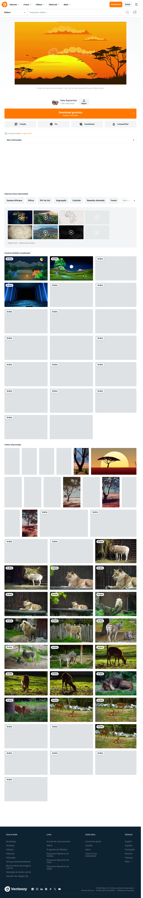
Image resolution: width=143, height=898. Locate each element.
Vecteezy (10, 845)
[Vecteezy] (4, 4)
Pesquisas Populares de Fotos (58, 861)
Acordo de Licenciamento (58, 841)
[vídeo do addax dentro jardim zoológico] (26, 551)
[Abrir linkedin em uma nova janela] (41, 889)
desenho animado (96, 200)
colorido (76, 200)
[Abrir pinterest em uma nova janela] (46, 889)
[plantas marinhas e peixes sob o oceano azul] (71, 401)
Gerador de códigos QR (17, 876)
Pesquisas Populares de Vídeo (58, 867)
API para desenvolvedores (18, 861)
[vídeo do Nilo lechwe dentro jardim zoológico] (71, 710)
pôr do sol (45, 200)
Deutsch (129, 853)
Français (129, 857)
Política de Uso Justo (125, 890)
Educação (10, 857)
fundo (114, 200)
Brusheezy (11, 841)
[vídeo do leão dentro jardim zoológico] (116, 683)
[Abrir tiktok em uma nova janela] (50, 889)
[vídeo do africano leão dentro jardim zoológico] (71, 577)
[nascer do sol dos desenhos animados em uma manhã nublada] (71, 427)
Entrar (127, 4)
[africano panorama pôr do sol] (114, 461)
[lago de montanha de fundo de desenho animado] (26, 321)
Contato (88, 845)
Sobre (88, 849)
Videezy (9, 849)
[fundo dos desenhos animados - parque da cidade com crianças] (116, 268)
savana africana (14, 200)
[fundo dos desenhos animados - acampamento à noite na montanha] (26, 268)
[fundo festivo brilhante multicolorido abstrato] (26, 401)
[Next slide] (131, 200)
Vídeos (39, 4)
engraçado (61, 200)
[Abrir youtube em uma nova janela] (59, 889)
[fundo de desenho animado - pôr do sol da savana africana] (64, 523)
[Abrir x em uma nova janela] (55, 889)
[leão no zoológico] (25, 789)
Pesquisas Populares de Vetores (58, 854)
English (128, 841)
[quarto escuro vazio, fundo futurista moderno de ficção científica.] (26, 295)
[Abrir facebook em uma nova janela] (33, 889)
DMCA (49, 845)
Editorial (53, 4)
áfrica (31, 200)
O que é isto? (27, 133)
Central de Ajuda (93, 841)
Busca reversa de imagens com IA (18, 866)
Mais (66, 4)
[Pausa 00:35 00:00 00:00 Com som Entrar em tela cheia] (70, 53)
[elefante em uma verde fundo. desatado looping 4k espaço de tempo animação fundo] (116, 763)
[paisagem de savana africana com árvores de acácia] (81, 461)
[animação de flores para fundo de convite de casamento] (116, 348)
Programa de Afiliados (57, 849)
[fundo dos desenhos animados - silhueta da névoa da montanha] (71, 763)
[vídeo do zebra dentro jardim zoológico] (71, 630)
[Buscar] (127, 12)
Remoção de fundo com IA (18, 872)
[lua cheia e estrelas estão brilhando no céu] (71, 268)
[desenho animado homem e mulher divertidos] (71, 374)
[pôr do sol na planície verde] (116, 401)
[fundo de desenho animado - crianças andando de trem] (71, 295)
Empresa (10, 853)
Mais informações (14, 140)
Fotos (26, 4)
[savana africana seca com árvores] (12, 461)
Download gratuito (70, 114)
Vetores (13, 4)
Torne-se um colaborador (91, 854)
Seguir (84, 103)
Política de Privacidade (105, 890)
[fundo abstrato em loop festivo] (71, 321)
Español (128, 845)
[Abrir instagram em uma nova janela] (37, 889)
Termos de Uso (87, 890)
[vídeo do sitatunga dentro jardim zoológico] (116, 657)
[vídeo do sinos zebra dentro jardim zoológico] (116, 630)
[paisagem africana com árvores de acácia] (12, 523)
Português (130, 849)
